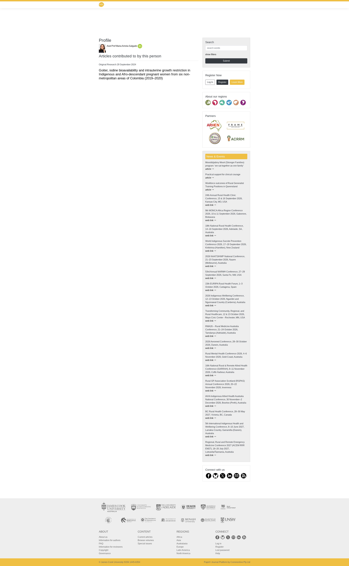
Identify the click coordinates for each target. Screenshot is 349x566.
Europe (180, 547)
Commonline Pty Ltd (240, 562)
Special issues (145, 543)
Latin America (183, 550)
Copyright (103, 550)
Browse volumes (146, 540)
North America (183, 553)
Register (222, 82)
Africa (179, 537)
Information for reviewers (111, 547)
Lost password (222, 550)
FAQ (101, 543)
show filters (210, 54)
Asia (179, 540)
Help (217, 553)
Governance (105, 553)
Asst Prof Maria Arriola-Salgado (122, 46)
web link (209, 205)
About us (103, 537)
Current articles (145, 537)
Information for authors (109, 540)
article (208, 169)
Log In (210, 82)
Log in (218, 543)
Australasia (182, 543)
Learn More (237, 82)
